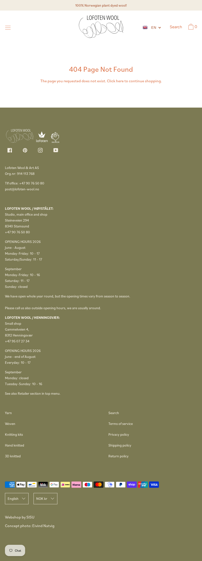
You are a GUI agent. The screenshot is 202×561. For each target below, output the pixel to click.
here (120, 80)
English (13, 498)
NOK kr (41, 498)
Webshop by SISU (19, 517)
